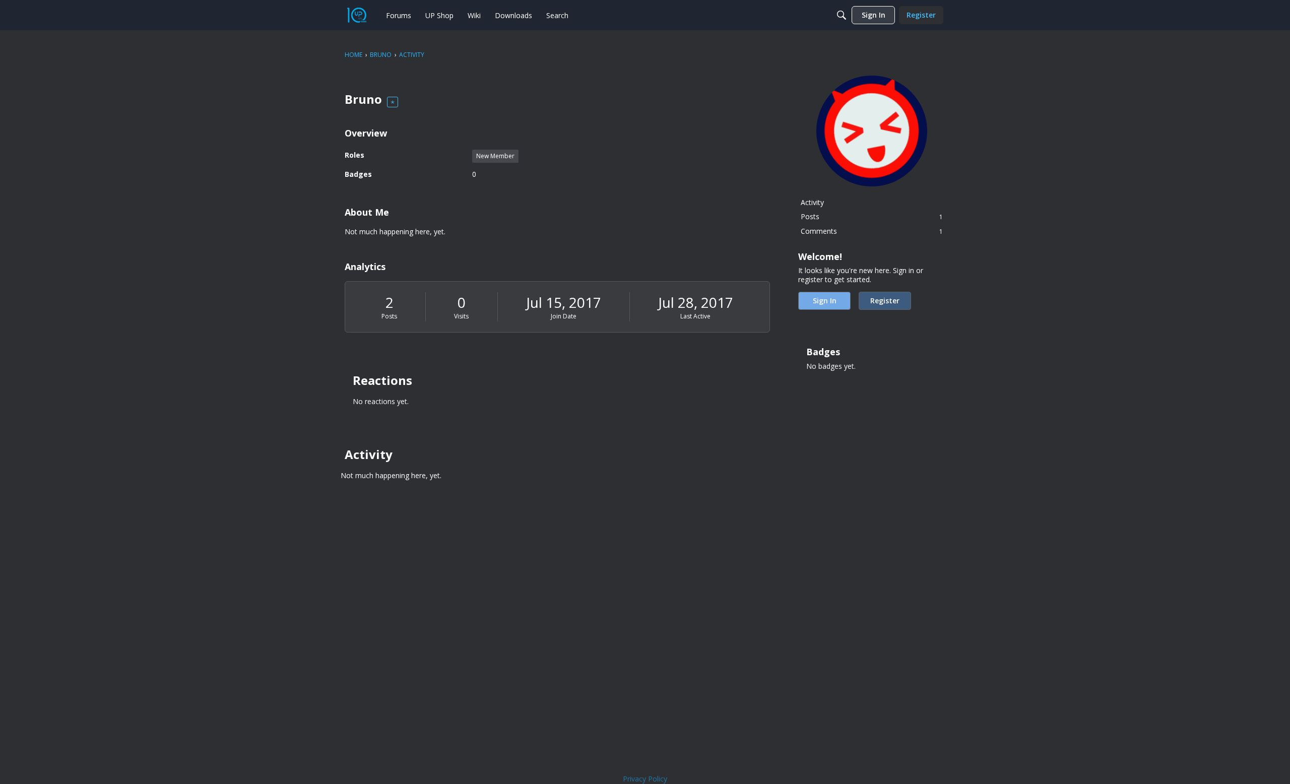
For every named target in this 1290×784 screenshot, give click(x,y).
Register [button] (884, 300)
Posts (389, 316)
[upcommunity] (357, 15)
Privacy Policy (645, 778)
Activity (812, 202)
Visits (461, 316)
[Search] (841, 15)
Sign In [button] (824, 300)
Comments (872, 231)
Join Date (563, 316)
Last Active (695, 316)
